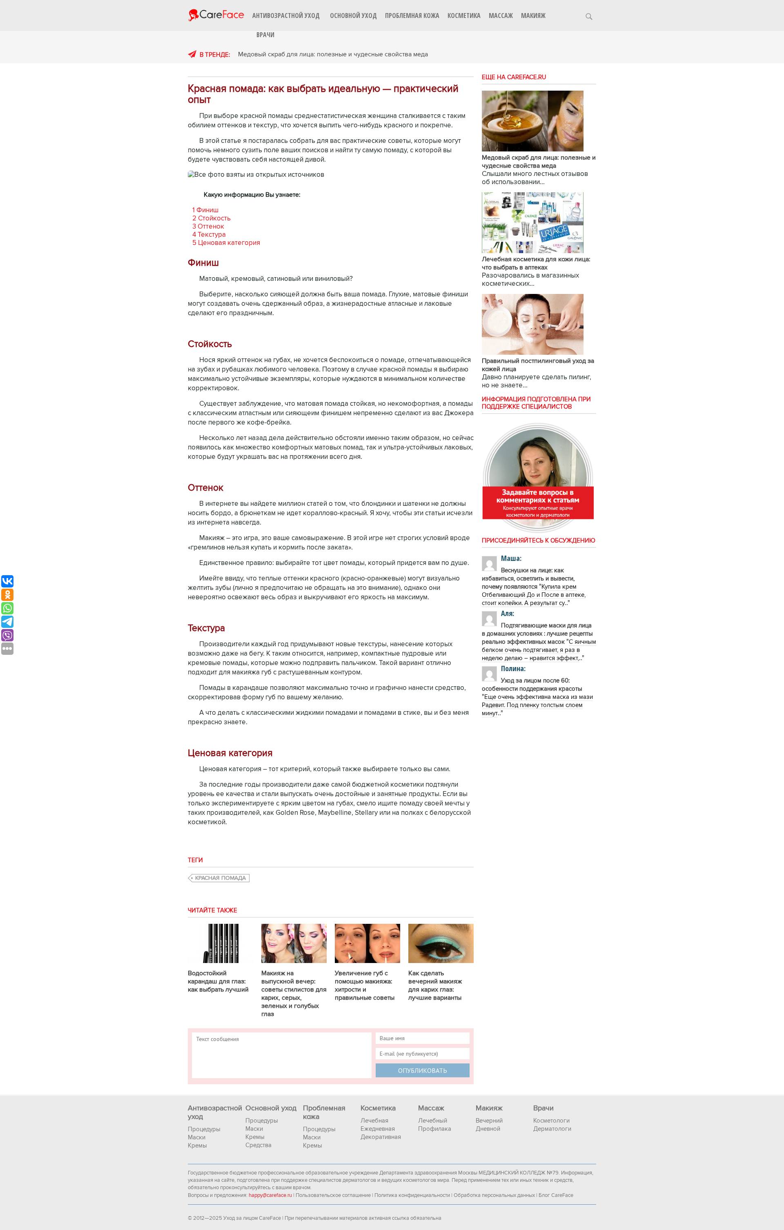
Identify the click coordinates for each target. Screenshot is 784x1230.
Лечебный (432, 1120)
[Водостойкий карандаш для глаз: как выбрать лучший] (220, 965)
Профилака (434, 1128)
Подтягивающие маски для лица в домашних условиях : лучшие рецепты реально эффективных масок (537, 633)
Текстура (209, 235)
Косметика (464, 15)
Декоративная (381, 1137)
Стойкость (211, 218)
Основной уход (353, 15)
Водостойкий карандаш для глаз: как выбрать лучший (218, 981)
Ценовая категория (226, 243)
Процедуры (204, 1129)
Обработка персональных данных (494, 1195)
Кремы (197, 1145)
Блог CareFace (556, 1195)
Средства (258, 1145)
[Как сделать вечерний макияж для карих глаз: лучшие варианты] (441, 965)
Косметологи (551, 1120)
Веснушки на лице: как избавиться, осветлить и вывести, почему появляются (528, 578)
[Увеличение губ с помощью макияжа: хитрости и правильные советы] (367, 965)
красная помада (220, 877)
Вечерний (489, 1120)
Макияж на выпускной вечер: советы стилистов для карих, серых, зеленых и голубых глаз (294, 993)
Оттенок (208, 226)
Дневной (488, 1128)
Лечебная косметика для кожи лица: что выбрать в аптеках (536, 263)
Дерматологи (552, 1128)
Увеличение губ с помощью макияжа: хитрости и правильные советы (364, 985)
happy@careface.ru (270, 1195)
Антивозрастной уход (286, 15)
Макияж (533, 15)
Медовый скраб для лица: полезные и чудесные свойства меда (333, 54)
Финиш (205, 210)
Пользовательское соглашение (333, 1195)
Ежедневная (378, 1128)
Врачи (265, 34)
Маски (196, 1137)
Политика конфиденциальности (412, 1195)
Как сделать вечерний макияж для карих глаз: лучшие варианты (435, 985)
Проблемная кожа (412, 15)
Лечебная (374, 1120)
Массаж (501, 15)
